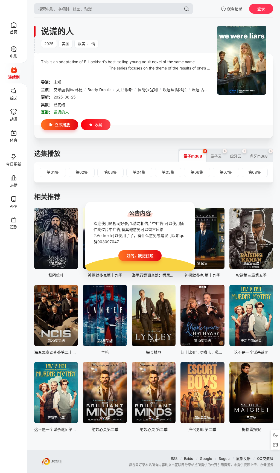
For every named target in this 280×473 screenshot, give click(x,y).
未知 (57, 82)
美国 (65, 43)
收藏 (98, 124)
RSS (174, 458)
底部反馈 (243, 458)
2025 (49, 43)
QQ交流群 (265, 458)
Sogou (224, 458)
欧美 (81, 43)
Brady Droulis (99, 89)
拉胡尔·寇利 (148, 89)
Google (206, 458)
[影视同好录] (13, 8)
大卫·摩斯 (124, 89)
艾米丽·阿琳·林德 (68, 89)
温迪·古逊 (200, 89)
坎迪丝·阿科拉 (175, 89)
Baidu (188, 458)
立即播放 (62, 124)
